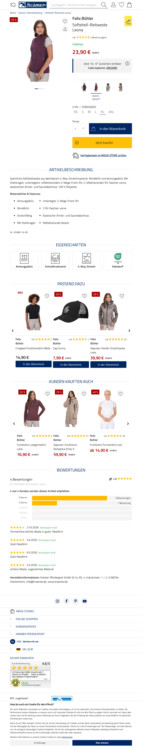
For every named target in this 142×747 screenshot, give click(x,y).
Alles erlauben (102, 742)
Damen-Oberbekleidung (30, 12)
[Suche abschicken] (104, 4)
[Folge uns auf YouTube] (84, 601)
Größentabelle (88, 107)
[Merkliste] (121, 4)
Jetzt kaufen (104, 142)
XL (102, 111)
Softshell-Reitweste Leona (58, 12)
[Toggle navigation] (13, 4)
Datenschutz (67, 737)
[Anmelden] (113, 4)
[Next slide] (129, 92)
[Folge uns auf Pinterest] (75, 601)
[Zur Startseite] (32, 4)
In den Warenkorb (33, 364)
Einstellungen (40, 742)
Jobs (24, 641)
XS (76, 111)
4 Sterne (23, 502)
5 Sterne (23, 497)
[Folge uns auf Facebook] (66, 601)
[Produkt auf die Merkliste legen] (65, 21)
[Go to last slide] (13, 330)
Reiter (13, 12)
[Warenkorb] (129, 4)
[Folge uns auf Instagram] (57, 601)
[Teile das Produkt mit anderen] (65, 29)
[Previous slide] (75, 92)
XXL (111, 111)
